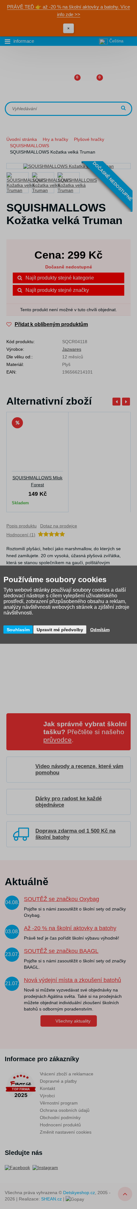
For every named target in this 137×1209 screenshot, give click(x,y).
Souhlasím (18, 629)
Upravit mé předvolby (60, 629)
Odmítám (100, 629)
